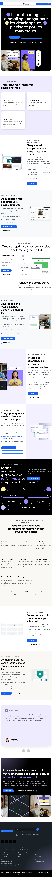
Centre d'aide (20, 850)
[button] (31, 1)
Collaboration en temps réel (6, 859)
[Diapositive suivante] (28, 750)
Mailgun (36, 854)
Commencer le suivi (33, 478)
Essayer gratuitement (39, 861)
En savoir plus (6, 230)
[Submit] (37, 829)
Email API (3, 852)
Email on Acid (38, 856)
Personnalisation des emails (6, 861)
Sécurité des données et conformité (8, 865)
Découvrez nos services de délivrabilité (12, 452)
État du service (21, 854)
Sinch (36, 858)
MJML (2, 858)
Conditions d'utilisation (27, 872)
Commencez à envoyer (8, 448)
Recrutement (37, 850)
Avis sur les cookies (17, 872)
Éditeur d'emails (4, 856)
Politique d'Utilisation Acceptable (39, 872)
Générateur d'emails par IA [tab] (8, 255)
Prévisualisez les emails (9, 436)
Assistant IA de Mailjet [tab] (7, 259)
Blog (19, 862)
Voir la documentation (35, 397)
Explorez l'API (33, 393)
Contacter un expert (7, 831)
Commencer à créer (8, 338)
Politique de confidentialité (6, 872)
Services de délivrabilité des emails (8, 863)
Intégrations (3, 850)
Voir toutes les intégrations (35, 644)
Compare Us (20, 858)
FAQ (19, 856)
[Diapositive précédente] (23, 750)
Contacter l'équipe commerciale (43, 3)
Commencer (14, 37)
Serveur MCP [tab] (4, 265)
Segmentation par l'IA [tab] (6, 262)
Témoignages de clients (23, 849)
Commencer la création (8, 226)
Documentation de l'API (22, 852)
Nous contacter (38, 859)
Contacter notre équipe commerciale (31, 37)
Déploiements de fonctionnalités (7, 849)
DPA (48, 872)
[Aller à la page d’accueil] (26, 4)
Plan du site (20, 864)
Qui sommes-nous (39, 849)
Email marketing (4, 854)
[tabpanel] (34, 272)
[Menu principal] (1, 3)
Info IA (36, 852)
